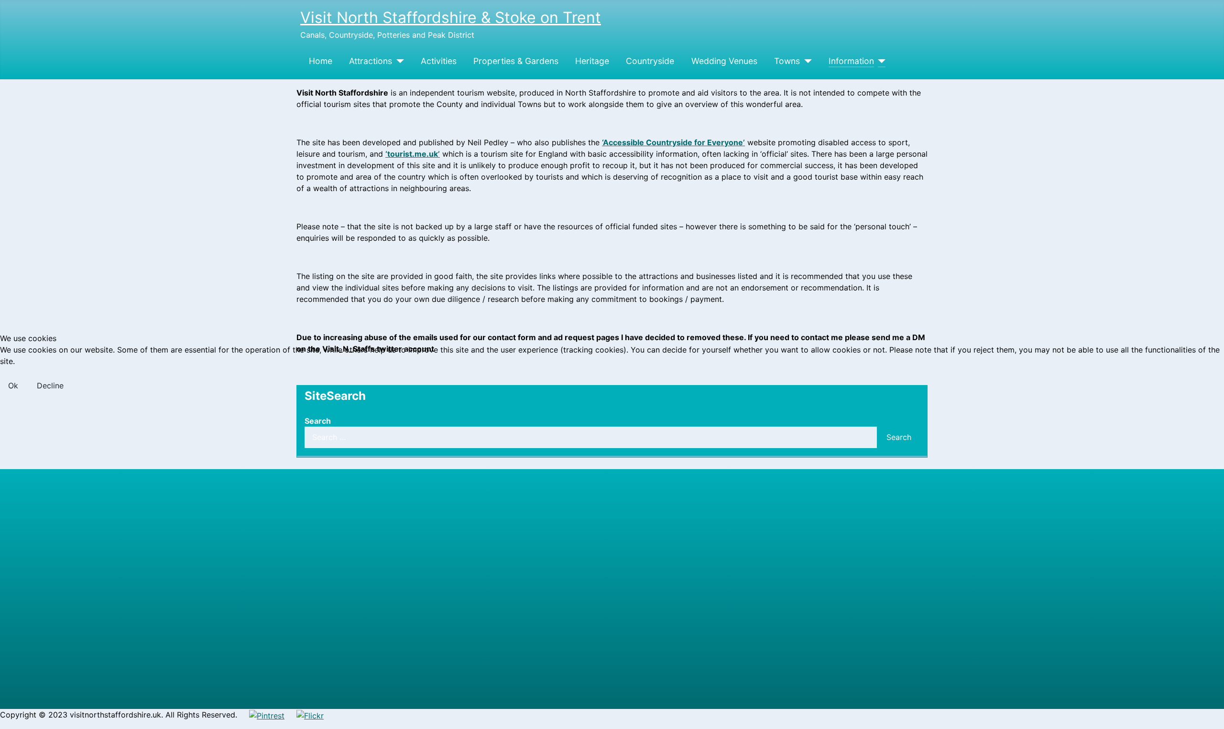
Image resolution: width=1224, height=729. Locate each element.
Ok (13, 385)
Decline (50, 385)
